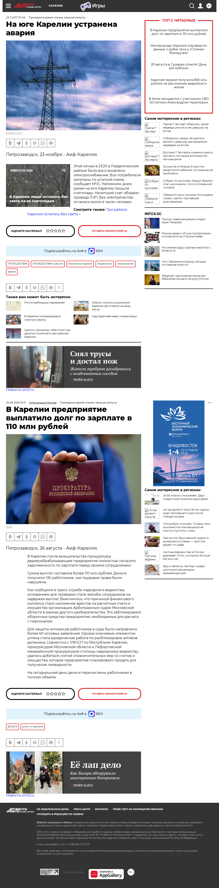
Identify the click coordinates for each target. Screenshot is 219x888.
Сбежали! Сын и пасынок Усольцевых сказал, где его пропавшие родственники (188, 198)
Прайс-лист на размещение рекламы (138, 809)
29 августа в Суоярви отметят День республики (179, 66)
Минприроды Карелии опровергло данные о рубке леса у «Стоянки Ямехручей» (179, 49)
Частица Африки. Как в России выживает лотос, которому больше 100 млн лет (186, 555)
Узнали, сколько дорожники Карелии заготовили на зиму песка (111, 306)
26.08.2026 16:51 (16, 402)
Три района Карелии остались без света (77, 212)
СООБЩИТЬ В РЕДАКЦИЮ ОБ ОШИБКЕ (60, 814)
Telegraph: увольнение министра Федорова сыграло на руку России (185, 277)
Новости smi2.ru (20, 390)
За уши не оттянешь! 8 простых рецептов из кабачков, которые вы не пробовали (188, 170)
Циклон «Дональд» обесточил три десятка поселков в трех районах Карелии (47, 333)
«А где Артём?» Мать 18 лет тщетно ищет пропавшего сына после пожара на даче (186, 513)
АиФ (9, 526)
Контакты (101, 809)
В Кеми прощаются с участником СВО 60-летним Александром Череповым (179, 100)
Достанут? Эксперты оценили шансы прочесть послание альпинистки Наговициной (188, 156)
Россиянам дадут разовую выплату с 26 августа (186, 249)
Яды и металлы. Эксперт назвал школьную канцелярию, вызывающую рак (184, 570)
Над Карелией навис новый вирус (114, 316)
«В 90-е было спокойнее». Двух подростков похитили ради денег (185, 497)
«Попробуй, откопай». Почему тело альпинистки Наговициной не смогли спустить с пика (186, 527)
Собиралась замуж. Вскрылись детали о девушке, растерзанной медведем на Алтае (185, 142)
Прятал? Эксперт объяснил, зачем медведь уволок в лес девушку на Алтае (186, 128)
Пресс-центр (82, 809)
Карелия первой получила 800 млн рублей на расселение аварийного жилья (179, 83)
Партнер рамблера (74, 872)
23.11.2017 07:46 (15, 17)
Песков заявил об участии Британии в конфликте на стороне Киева (186, 235)
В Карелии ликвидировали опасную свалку (42, 318)
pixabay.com (14, 133)
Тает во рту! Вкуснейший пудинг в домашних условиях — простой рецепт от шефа (186, 541)
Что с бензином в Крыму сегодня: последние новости (184, 263)
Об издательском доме (53, 809)
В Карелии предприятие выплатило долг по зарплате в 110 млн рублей (179, 32)
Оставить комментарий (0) (109, 231)
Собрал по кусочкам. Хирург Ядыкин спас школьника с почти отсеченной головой (188, 184)
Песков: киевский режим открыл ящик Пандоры (184, 221)
